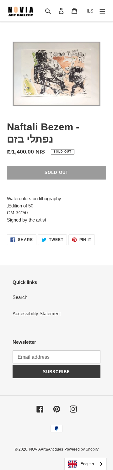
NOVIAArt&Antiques (46, 449)
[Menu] (102, 11)
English (87, 464)
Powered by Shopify (81, 449)
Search (20, 297)
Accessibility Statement (37, 313)
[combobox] (85, 464)
